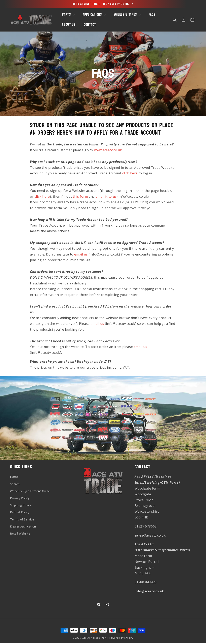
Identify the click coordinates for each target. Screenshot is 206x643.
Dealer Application (23, 526)
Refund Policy (19, 512)
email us (81, 254)
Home (14, 477)
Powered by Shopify (121, 637)
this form (80, 196)
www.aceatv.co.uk (108, 150)
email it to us (106, 196)
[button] (174, 19)
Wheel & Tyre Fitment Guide (30, 491)
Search (15, 484)
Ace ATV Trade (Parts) (95, 637)
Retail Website (20, 533)
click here (130, 173)
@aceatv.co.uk (150, 535)
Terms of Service (22, 519)
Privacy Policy (19, 498)
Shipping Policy (20, 505)
